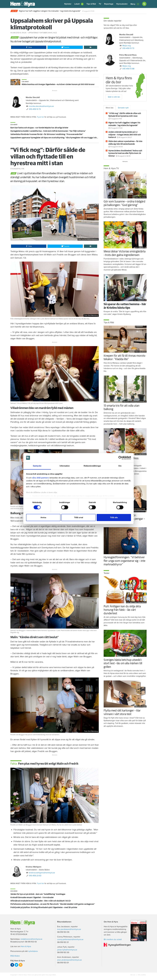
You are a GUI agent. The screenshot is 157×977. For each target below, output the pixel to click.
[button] (79, 4)
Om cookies (142, 975)
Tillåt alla (114, 517)
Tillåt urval (78, 517)
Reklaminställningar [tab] (92, 466)
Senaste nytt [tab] (123, 107)
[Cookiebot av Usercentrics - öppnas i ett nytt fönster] (120, 458)
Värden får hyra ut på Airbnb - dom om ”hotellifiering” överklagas (37, 894)
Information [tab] (65, 466)
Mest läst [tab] (109, 107)
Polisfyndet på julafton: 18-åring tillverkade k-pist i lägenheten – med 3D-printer (43, 907)
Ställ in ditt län (114, 97)
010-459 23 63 (35, 875)
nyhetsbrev (33, 951)
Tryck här (40, 117)
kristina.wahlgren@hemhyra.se (42, 872)
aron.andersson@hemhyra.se (69, 960)
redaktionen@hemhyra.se (31, 939)
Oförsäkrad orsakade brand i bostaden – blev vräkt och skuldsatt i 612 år (40, 901)
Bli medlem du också (113, 939)
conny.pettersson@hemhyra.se (70, 939)
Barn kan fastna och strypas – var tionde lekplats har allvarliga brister (39, 128)
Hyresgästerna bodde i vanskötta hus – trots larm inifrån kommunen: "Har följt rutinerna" (48, 131)
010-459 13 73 (35, 109)
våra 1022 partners (40, 478)
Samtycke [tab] (37, 466)
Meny (133, 4)
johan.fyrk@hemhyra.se (67, 950)
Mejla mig (126, 45)
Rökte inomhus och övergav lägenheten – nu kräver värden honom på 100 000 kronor (58, 84)
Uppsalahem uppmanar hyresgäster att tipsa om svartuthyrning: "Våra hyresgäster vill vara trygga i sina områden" (58, 138)
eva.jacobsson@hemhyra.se (69, 929)
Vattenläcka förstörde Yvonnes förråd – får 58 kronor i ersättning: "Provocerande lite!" (46, 134)
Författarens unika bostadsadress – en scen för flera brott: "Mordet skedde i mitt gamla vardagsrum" (52, 904)
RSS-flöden (15, 956)
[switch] (64, 507)
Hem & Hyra (26, 946)
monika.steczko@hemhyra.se (41, 106)
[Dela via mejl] (90, 47)
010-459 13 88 (128, 68)
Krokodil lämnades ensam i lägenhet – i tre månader (32, 897)
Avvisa (43, 517)
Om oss (133, 975)
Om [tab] (119, 466)
